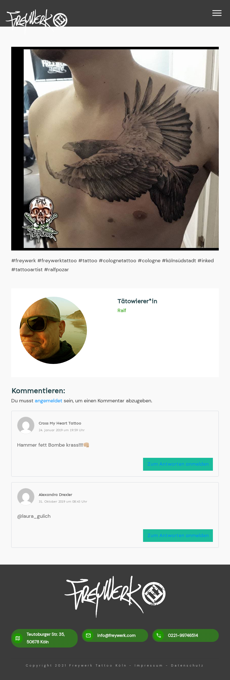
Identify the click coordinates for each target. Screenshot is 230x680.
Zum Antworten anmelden (178, 464)
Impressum (149, 665)
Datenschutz (187, 665)
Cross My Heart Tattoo (60, 423)
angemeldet (48, 400)
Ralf (122, 310)
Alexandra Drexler (55, 494)
